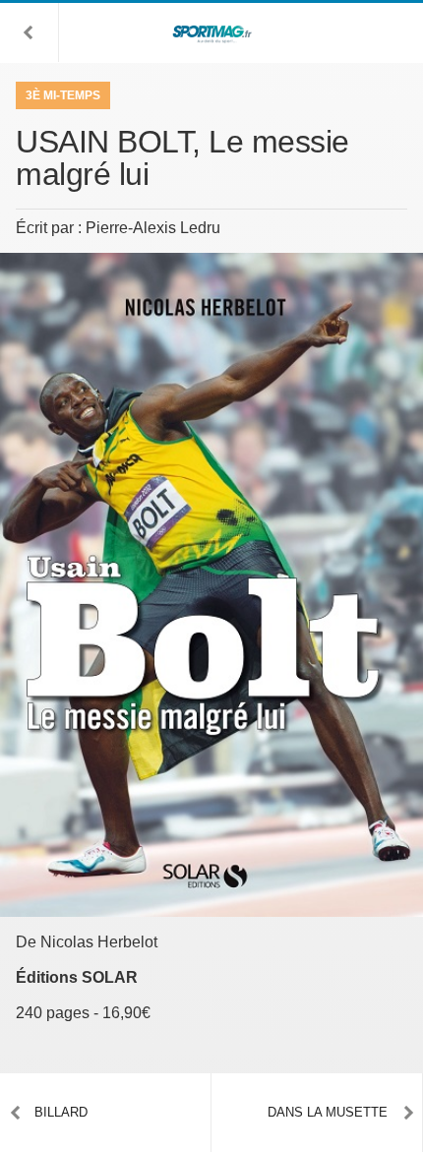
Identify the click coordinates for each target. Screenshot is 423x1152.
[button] (29, 32)
